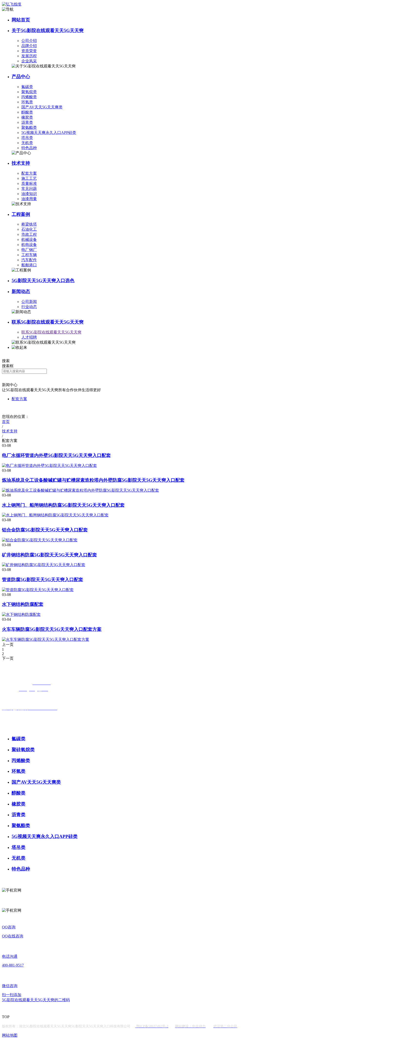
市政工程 (29, 234)
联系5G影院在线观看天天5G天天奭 (48, 322)
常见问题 (29, 189)
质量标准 (29, 183)
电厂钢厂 (29, 250)
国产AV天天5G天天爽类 (42, 107)
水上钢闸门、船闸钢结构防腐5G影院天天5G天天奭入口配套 (63, 505)
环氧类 (27, 102)
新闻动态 (21, 291)
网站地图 (9, 1035)
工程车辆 (29, 255)
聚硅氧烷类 (23, 749)
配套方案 (29, 173)
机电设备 (29, 245)
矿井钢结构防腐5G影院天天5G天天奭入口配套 (49, 554)
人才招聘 (29, 337)
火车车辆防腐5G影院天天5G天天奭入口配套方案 (52, 629)
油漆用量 (29, 199)
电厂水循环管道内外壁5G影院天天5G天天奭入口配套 (56, 455)
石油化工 (29, 229)
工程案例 (21, 214)
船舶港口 (29, 265)
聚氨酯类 (29, 127)
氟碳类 (27, 87)
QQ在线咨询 (12, 936)
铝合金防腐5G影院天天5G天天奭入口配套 (45, 529)
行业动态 (29, 307)
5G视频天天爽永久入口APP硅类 (48, 132)
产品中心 (21, 76)
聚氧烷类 (29, 92)
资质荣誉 (29, 51)
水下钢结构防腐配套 (22, 604)
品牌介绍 (29, 46)
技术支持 (21, 163)
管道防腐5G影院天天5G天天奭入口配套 (42, 579)
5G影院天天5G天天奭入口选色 (43, 280)
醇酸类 (27, 112)
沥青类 (27, 122)
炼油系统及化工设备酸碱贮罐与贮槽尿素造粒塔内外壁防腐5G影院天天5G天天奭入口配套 (93, 480)
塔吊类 (27, 138)
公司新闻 (29, 302)
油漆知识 (29, 194)
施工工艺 (29, 178)
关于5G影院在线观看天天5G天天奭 (48, 30)
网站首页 (21, 19)
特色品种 (29, 148)
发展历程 (29, 56)
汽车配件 (29, 260)
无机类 (27, 143)
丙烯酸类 (29, 97)
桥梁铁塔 (29, 224)
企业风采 (29, 61)
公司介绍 (29, 41)
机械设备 (29, 239)
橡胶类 (27, 117)
